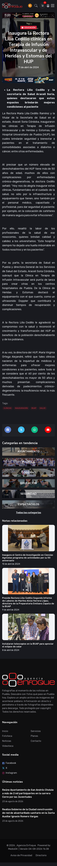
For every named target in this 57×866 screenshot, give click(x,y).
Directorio (41, 855)
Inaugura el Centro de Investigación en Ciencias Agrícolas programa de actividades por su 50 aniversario (27, 557)
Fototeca (7, 736)
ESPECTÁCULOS (28, 504)
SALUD (42, 408)
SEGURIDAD (28, 494)
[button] (36, 5)
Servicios (36, 731)
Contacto (36, 741)
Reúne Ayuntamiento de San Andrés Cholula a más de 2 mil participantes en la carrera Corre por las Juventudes (27, 793)
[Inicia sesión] (47, 5)
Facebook (11, 763)
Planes (34, 736)
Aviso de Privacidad (21, 855)
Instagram (11, 772)
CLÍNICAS (7, 408)
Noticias (6, 741)
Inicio (5, 731)
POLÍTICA (28, 462)
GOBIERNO (28, 472)
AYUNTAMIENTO (28, 451)
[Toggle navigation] (52, 5)
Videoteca (7, 746)
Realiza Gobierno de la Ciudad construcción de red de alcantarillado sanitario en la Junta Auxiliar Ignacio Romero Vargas (28, 813)
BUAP (34, 408)
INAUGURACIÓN (21, 408)
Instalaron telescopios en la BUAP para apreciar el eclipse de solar (27, 645)
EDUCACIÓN (30, 27)
